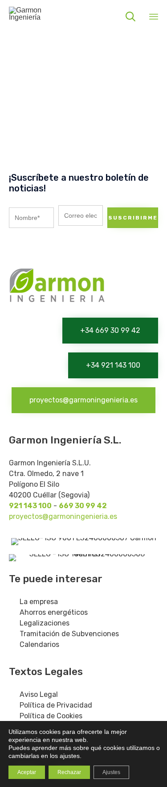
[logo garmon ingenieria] (58, 306)
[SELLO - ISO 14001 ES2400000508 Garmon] (83, 554)
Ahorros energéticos (54, 612)
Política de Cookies (51, 716)
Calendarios (39, 644)
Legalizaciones (44, 623)
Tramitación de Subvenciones (69, 634)
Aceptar (26, 772)
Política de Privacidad (56, 705)
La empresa (39, 601)
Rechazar (69, 772)
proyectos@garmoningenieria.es (63, 516)
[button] (110, 331)
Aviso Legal (39, 694)
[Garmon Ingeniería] (31, 17)
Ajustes (111, 772)
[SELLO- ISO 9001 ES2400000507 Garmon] (83, 538)
